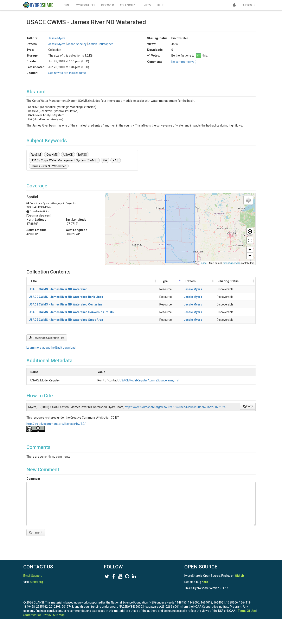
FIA (105, 160)
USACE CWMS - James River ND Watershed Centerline (65, 304)
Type (164, 281)
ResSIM (36, 154)
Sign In (250, 5)
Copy (249, 406)
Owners (190, 281)
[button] (234, 5)
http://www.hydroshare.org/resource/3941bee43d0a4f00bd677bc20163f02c (175, 407)
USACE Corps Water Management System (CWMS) (64, 160)
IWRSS (82, 154)
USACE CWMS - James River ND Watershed (58, 289)
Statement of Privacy (37, 615)
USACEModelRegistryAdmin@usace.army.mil (149, 380)
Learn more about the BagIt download (51, 347)
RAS (115, 160)
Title (33, 281)
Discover (107, 5)
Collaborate (129, 5)
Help (160, 5)
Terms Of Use (247, 610)
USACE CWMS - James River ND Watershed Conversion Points (71, 312)
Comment (33, 478)
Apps (147, 5)
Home (66, 5)
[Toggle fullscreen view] (250, 240)
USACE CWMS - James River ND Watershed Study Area (66, 319)
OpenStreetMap (232, 263)
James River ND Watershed (48, 166)
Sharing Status (228, 281)
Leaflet (203, 263)
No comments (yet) (184, 61)
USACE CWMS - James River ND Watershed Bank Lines (66, 296)
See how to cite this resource (67, 73)
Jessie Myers (193, 289)
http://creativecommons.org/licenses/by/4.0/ (56, 423)
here (205, 581)
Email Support (32, 575)
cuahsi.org (36, 581)
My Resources (85, 5)
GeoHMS (52, 154)
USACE (68, 154)
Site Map (59, 615)
